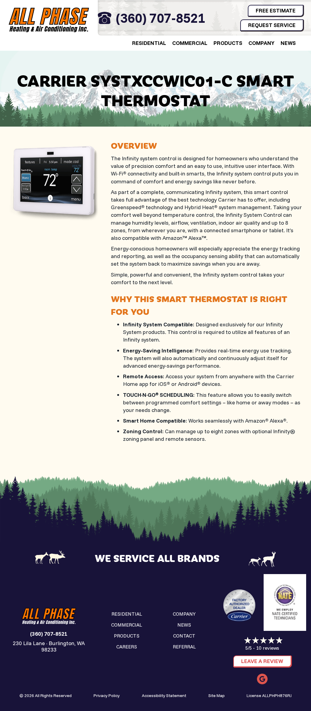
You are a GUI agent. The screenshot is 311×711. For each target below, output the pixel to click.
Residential (149, 42)
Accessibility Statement (164, 695)
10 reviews (267, 648)
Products (228, 42)
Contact (184, 636)
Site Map (216, 695)
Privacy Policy (107, 695)
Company (261, 42)
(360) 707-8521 (160, 17)
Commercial (189, 42)
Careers (126, 647)
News (288, 42)
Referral (184, 647)
